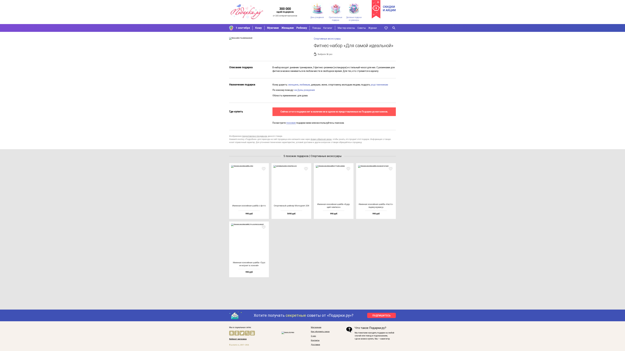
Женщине (287, 27)
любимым (304, 84)
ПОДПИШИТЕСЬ (381, 315)
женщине (293, 84)
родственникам (379, 84)
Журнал (372, 28)
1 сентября (243, 27)
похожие (291, 123)
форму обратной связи (321, 139)
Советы (361, 28)
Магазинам (316, 327)
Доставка (315, 345)
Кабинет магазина (238, 339)
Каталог (327, 28)
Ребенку (301, 27)
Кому (258, 27)
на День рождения (304, 90)
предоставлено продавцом (254, 136)
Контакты (315, 340)
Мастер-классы (346, 28)
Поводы (316, 28)
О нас (313, 336)
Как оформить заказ (320, 332)
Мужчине (273, 27)
